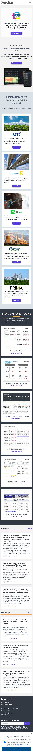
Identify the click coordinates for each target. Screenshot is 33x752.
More (29, 528)
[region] (16, 742)
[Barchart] (7, 2)
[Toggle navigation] (30, 2)
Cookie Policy (20, 744)
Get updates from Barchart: (10, 720)
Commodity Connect (9, 704)
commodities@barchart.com (8, 713)
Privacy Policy (19, 729)
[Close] (31, 734)
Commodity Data (6, 702)
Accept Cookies (16, 749)
